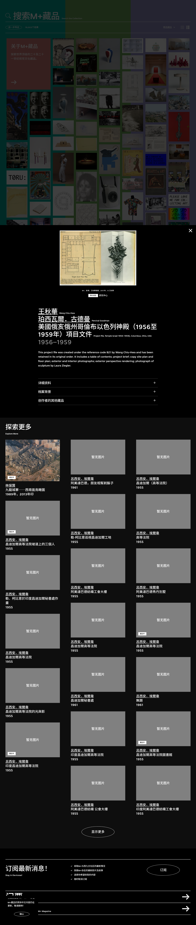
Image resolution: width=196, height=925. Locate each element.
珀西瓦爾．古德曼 (64, 319)
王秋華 (48, 311)
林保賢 (10, 485)
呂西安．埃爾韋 (16, 540)
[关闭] (190, 230)
